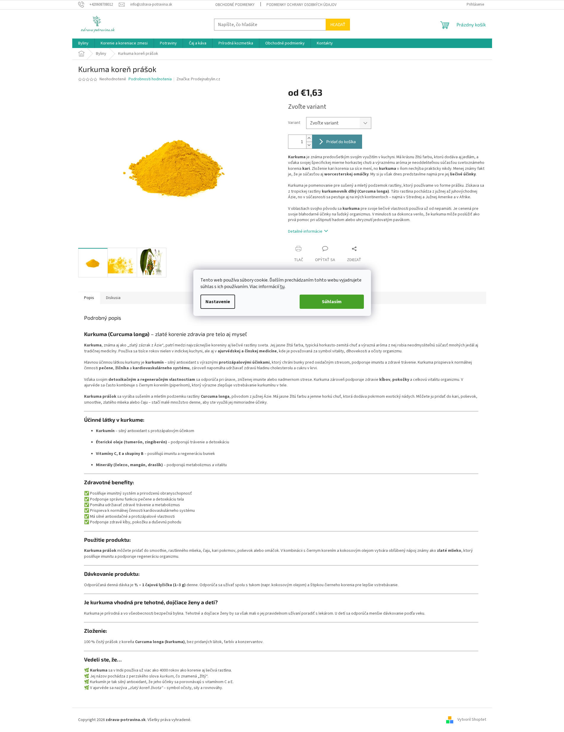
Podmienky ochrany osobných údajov (301, 4)
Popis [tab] (89, 298)
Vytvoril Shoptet (471, 720)
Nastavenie (217, 301)
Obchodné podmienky (235, 4)
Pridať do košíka (341, 141)
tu (282, 286)
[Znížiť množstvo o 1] (309, 145)
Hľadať (337, 24)
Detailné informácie (305, 231)
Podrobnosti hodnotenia (150, 79)
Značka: (198, 79)
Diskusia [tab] (113, 298)
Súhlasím (332, 301)
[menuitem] (83, 43)
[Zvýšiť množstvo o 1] (309, 138)
